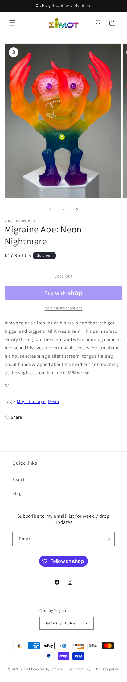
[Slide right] (77, 209)
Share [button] (16, 417)
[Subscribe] (107, 539)
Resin (53, 401)
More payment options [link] (64, 308)
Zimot (26, 669)
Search (19, 479)
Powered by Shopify (47, 669)
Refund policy (79, 669)
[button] (12, 23)
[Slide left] (50, 209)
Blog (16, 493)
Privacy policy (107, 669)
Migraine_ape (31, 401)
